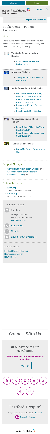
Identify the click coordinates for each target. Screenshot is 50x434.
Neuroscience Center (13, 254)
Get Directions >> (18, 220)
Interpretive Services (27, 417)
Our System (13, 3)
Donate (36, 3)
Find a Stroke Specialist (23, 237)
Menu (40, 9)
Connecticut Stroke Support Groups (22, 169)
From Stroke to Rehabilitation (28, 111)
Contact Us (17, 226)
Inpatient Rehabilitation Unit (16, 251)
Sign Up (25, 366)
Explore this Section (34, 20)
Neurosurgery (10, 257)
